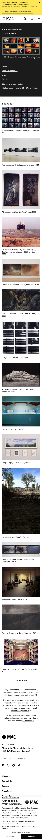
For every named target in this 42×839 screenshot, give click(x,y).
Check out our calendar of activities (17, 12)
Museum (6, 776)
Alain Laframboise (10, 71)
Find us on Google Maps (14, 758)
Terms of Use (28, 720)
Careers (5, 786)
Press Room (7, 791)
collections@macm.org (21, 711)
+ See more (21, 680)
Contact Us (7, 781)
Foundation (7, 796)
